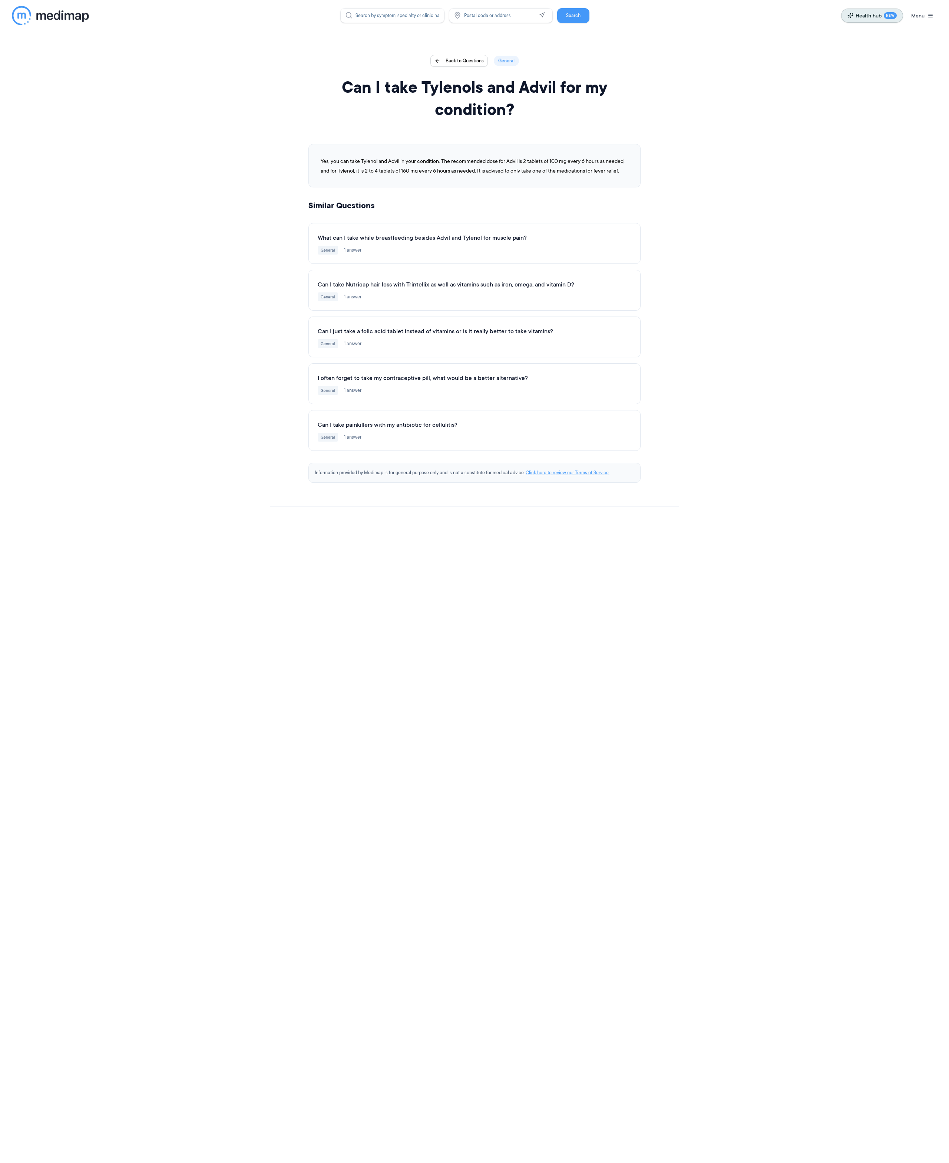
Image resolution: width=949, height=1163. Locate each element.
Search (573, 15)
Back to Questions (465, 61)
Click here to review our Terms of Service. (567, 472)
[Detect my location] (542, 15)
